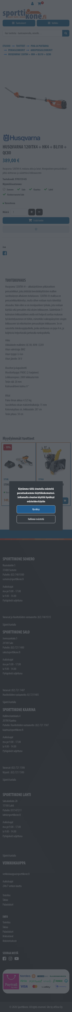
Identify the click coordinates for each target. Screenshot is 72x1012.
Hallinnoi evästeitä (36, 519)
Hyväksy (36, 509)
